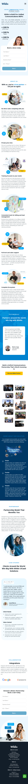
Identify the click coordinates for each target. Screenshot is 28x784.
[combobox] (4, 63)
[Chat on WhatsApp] (25, 776)
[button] (25, 4)
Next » (14, 68)
